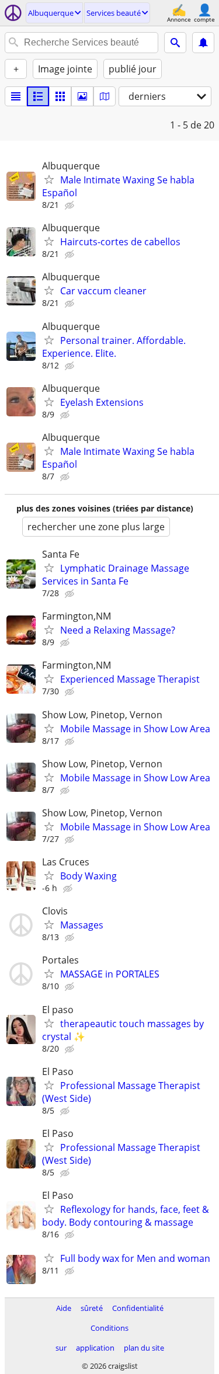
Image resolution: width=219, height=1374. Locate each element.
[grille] (60, 96)
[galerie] (82, 96)
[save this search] (203, 42)
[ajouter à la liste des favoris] (49, 179)
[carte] (104, 96)
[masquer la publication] (71, 205)
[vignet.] (38, 96)
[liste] (16, 96)
